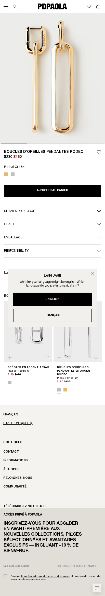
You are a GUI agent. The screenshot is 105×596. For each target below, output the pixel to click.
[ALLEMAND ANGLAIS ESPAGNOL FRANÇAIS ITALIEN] (52, 414)
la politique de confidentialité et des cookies (45, 576)
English (52, 299)
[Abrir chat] (97, 588)
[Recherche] (15, 6)
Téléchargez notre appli (25, 506)
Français (52, 315)
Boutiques (12, 442)
